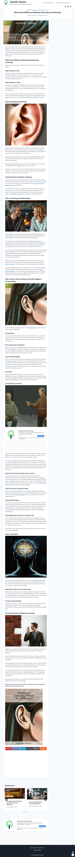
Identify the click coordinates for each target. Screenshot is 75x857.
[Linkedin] (70, 7)
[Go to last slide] (6, 799)
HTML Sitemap (37, 850)
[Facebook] (68, 7)
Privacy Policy (40, 847)
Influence (28, 10)
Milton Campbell (32, 15)
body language (13, 361)
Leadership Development (37, 10)
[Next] (45, 799)
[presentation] (15, 793)
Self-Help (46, 10)
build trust (36, 523)
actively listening (9, 264)
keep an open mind (40, 580)
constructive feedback (18, 494)
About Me (33, 847)
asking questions (40, 149)
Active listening (9, 234)
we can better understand (16, 194)
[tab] (23, 811)
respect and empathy (34, 241)
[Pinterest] (65, 7)
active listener (33, 327)
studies (14, 460)
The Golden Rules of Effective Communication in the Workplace (14, 803)
